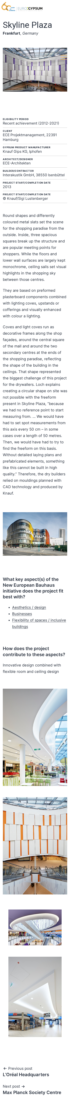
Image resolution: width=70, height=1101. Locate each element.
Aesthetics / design (29, 607)
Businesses (22, 614)
